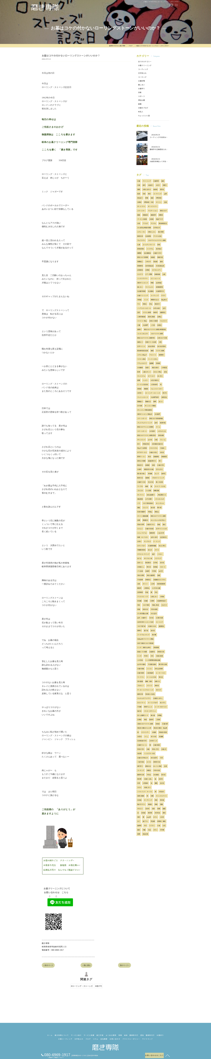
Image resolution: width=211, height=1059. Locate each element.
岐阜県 (155, 189)
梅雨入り (140, 342)
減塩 (165, 372)
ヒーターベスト (160, 673)
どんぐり (145, 507)
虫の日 (162, 783)
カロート (163, 567)
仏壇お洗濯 (159, 618)
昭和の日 (148, 766)
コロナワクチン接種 (157, 333)
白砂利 (161, 779)
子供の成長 (154, 609)
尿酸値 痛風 (161, 821)
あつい (161, 401)
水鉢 (138, 584)
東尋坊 (157, 685)
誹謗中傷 (162, 423)
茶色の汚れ (140, 749)
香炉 (153, 554)
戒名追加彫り (151, 495)
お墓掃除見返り (161, 601)
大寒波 (162, 596)
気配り (147, 367)
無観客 (146, 389)
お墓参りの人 (151, 524)
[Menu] (176, 4)
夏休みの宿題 (141, 461)
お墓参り (141, 88)
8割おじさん (152, 232)
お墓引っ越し (148, 779)
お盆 (149, 830)
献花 (144, 185)
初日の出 (145, 609)
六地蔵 (139, 707)
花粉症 (158, 724)
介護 (138, 325)
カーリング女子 (152, 702)
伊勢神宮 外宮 (148, 202)
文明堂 (147, 270)
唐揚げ (139, 329)
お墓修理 (141, 81)
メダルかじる (162, 431)
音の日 (162, 562)
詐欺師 (158, 363)
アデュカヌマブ (142, 363)
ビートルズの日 (151, 677)
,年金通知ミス (161, 495)
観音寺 (139, 588)
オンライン (140, 495)
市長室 (139, 300)
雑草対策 (140, 694)
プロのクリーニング (158, 478)
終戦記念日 (146, 444)
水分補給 (156, 775)
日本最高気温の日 (157, 444)
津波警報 (156, 647)
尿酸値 (161, 215)
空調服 (151, 363)
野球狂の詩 (160, 652)
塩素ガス (157, 681)
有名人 (140, 111)
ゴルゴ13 (140, 490)
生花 (164, 308)
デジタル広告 (157, 236)
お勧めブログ (143, 108)
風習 (152, 198)
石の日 (151, 618)
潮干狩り (140, 766)
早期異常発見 (141, 550)
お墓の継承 (140, 673)
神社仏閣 (141, 100)
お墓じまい (147, 787)
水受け (139, 541)
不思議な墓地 (152, 664)
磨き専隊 (161, 232)
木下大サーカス (142, 452)
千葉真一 (163, 448)
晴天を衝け (155, 367)
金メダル (163, 702)
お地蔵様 (140, 367)
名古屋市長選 (141, 291)
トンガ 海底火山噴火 (144, 647)
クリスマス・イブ (142, 596)
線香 (158, 524)
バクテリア (158, 558)
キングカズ (147, 541)
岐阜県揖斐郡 (161, 584)
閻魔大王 (148, 401)
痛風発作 (153, 215)
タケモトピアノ (156, 270)
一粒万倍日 (140, 762)
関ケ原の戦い (141, 473)
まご (138, 821)
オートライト (141, 206)
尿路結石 (145, 215)
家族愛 (139, 389)
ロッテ (157, 473)
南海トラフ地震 (142, 652)
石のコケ (158, 690)
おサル (155, 817)
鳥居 (158, 575)
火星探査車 (150, 673)
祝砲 (153, 465)
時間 (152, 283)
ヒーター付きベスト (161, 707)
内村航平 (157, 414)
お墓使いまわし (158, 698)
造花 (138, 312)
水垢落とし (140, 567)
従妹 (153, 808)
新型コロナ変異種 (142, 257)
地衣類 (139, 753)
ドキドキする (153, 448)
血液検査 (158, 283)
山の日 (150, 439)
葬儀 (146, 198)
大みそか (164, 605)
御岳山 (157, 512)
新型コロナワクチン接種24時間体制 (155, 329)
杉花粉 (154, 571)
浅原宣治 (164, 397)
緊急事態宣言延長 (142, 350)
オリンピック (141, 439)
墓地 (161, 261)
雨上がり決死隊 (142, 448)
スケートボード (142, 418)
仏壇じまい (154, 596)
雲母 (164, 813)
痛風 (138, 215)
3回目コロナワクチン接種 (145, 724)
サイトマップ (147, 1039)
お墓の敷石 (156, 745)
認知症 (143, 813)
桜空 (146, 592)
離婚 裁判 (148, 681)
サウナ (163, 295)
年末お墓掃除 (151, 575)
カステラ (140, 274)
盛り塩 (146, 630)
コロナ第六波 (141, 626)
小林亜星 (164, 367)
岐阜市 (155, 312)
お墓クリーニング (145, 65)
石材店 (139, 800)
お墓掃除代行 (160, 291)
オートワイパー (152, 206)
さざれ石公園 (156, 588)
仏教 (164, 274)
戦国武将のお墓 (148, 469)
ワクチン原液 (141, 359)
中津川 (146, 656)
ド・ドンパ (156, 541)
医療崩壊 (157, 274)
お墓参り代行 (157, 253)
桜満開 (161, 736)
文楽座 (139, 719)
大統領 (151, 219)
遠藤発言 (163, 312)
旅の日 (163, 775)
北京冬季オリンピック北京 (145, 622)
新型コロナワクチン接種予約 (146, 338)
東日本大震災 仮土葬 (160, 728)
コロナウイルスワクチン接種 (157, 240)
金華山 (159, 317)
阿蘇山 (150, 512)
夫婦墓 (159, 715)
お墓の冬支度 (149, 529)
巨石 (152, 656)
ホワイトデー (145, 732)
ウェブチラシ (141, 240)
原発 (158, 244)
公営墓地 (145, 783)
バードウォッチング (143, 635)
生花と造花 (154, 537)
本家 (138, 783)
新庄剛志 (148, 562)
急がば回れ (154, 758)
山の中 (161, 571)
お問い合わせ (147, 189)
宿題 (158, 808)
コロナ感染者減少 (148, 503)
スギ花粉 (140, 660)
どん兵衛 (148, 490)
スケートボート (142, 431)
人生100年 (160, 533)
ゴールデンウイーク (149, 244)
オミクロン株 (148, 558)
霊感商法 (161, 626)
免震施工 (140, 261)
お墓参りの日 (141, 482)
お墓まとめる (152, 626)
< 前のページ (48, 965)
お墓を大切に (153, 452)
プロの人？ (140, 685)
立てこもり (151, 376)
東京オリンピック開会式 (144, 414)
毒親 (152, 350)
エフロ (149, 762)
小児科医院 (154, 384)
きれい (155, 830)
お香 (158, 825)
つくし (146, 736)
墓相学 (151, 719)
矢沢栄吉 (157, 813)
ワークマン (140, 677)
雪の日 (161, 677)
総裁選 (147, 465)
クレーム (163, 439)
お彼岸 (139, 469)
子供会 (149, 775)
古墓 (148, 749)
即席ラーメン (141, 456)
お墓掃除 (156, 181)
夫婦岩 (139, 202)
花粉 (144, 194)
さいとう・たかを (160, 486)
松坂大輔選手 (141, 512)
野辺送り (140, 198)
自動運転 (156, 456)
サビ (138, 304)
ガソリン (158, 202)
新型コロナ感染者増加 (156, 418)
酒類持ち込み (155, 300)
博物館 (150, 473)
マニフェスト (149, 287)
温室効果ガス (152, 461)
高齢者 (147, 478)
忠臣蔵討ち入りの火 (159, 579)
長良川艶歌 (140, 796)
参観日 (149, 770)
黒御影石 (145, 520)
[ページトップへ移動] (167, 1055)
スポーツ (141, 96)
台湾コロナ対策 (162, 338)
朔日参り (157, 304)
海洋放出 (158, 249)
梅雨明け (161, 355)
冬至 (156, 592)
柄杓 (138, 817)
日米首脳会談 (149, 266)
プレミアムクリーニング (144, 423)
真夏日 (159, 325)
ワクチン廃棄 (160, 350)
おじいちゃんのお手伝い (158, 520)
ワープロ (140, 486)
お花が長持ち (155, 380)
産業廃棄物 (159, 287)
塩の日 (153, 630)
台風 (156, 439)
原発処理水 (140, 249)
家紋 (156, 800)
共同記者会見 (160, 266)
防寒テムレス (148, 707)
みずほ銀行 (148, 499)
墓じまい (141, 85)
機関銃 (139, 253)
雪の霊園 (140, 681)
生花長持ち (163, 537)
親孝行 (139, 630)
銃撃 (138, 380)
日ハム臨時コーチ (142, 715)
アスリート (152, 355)
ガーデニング (148, 800)
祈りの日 (153, 736)
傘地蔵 (139, 601)
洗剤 (165, 202)
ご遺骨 (158, 719)
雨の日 (149, 567)
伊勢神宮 (158, 198)
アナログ (145, 223)
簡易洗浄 (140, 236)
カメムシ (140, 529)
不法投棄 (140, 579)
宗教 (139, 92)
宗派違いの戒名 (150, 694)
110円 (153, 584)
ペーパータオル (152, 359)
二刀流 (153, 325)
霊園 (139, 104)
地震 (152, 796)
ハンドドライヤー (142, 278)
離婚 (156, 783)
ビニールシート (155, 278)
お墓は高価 (159, 656)
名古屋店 (150, 291)
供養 (144, 830)
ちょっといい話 (144, 115)
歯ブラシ (145, 821)
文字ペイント (141, 346)
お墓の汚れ (160, 465)
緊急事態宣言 (163, 223)
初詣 (138, 609)
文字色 (155, 562)
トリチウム (150, 249)
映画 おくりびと (142, 537)
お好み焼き (156, 308)
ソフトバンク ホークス (144, 791)
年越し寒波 (155, 605)
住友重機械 (147, 253)
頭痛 (161, 804)
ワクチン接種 (147, 312)
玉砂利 (147, 808)
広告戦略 (148, 236)
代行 (145, 825)
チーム (158, 427)
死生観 (153, 821)
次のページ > (124, 965)
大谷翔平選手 (155, 397)
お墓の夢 (165, 724)
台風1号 (163, 749)
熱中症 (162, 800)
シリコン (149, 668)
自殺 (138, 520)
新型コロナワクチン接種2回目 (146, 435)
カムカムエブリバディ (144, 698)
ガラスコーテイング (143, 554)
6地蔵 (146, 601)
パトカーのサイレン (150, 711)
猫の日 (139, 711)
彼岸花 (163, 473)
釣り (138, 444)
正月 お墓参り (142, 618)
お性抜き (161, 791)
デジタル (153, 223)
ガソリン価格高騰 (142, 516)
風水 (164, 524)
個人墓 (153, 715)
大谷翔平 (145, 325)
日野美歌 (140, 592)
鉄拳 (138, 372)
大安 (161, 758)
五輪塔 (147, 571)
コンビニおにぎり (142, 333)
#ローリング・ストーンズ (82, 986)
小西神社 (146, 588)
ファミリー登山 (142, 321)
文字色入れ (142, 73)
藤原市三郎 (140, 775)
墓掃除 (139, 825)
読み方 (150, 550)
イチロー (160, 554)
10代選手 (152, 431)
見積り (165, 185)
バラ (138, 503)
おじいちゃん (160, 503)
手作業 (162, 830)
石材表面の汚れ (142, 741)
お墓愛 (154, 732)
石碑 (165, 766)
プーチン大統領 (142, 219)
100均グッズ (153, 741)
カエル (139, 787)
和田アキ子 (159, 219)
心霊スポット (147, 372)
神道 (145, 719)
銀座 (138, 507)
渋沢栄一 (140, 393)
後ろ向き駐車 (161, 346)
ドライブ (149, 685)
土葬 (165, 194)
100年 (162, 817)
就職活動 (156, 490)
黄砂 (149, 194)
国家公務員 (151, 317)
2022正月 (154, 613)
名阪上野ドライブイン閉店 (145, 639)
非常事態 (140, 270)
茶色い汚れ (155, 749)
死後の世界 (140, 524)
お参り (158, 185)
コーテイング (157, 194)
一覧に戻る (86, 965)
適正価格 (140, 499)
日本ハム (140, 562)
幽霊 (164, 808)
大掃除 (152, 601)
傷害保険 (152, 533)
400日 (162, 452)
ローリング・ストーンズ (152, 393)
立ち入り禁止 (157, 372)
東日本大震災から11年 (144, 728)
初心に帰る (162, 546)
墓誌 (162, 181)
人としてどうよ (142, 533)
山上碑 (149, 817)
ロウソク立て (141, 546)
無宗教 (150, 813)
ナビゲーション (152, 211)
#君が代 (98, 986)
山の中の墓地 (141, 664)
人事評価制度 (141, 317)
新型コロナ (163, 211)
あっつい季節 (157, 766)
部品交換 (145, 834)
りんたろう (163, 321)
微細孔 (150, 804)
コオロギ (148, 261)
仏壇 (138, 244)
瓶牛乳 (162, 189)
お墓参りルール (142, 745)
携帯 (154, 401)
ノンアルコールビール (144, 308)
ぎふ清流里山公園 (142, 613)
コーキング (142, 77)
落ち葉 (153, 507)
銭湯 (138, 194)
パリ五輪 (140, 571)
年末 (138, 605)
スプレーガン (141, 232)
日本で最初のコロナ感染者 (145, 643)
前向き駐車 (151, 346)
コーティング (143, 69)
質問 (138, 189)
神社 (150, 304)
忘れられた (159, 469)
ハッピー (145, 380)
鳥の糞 (154, 635)
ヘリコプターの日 (149, 753)
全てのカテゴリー (145, 61)
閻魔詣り (140, 401)
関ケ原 (159, 507)
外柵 (138, 185)
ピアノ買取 (148, 274)
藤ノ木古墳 (159, 482)
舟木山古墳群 (159, 668)
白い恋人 (160, 376)
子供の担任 (156, 770)
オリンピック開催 (150, 406)
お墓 (138, 181)
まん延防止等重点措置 (144, 227)
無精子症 (160, 257)
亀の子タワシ (141, 804)
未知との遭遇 (153, 321)
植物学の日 (156, 762)
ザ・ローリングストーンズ (145, 690)
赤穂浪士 (148, 579)
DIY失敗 (139, 406)
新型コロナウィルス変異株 (145, 427)
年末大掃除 (140, 575)
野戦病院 (164, 456)
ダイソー (145, 584)
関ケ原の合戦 (163, 664)
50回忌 (139, 736)
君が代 (165, 393)
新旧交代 (140, 465)
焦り (160, 461)
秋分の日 (150, 482)
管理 (138, 834)
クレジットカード (142, 397)
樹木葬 (139, 779)
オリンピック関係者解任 (144, 410)
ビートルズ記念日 (142, 384)
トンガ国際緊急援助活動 (152, 660)
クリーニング (147, 181)
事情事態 (140, 266)
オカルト (140, 808)
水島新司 (152, 652)
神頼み (145, 304)
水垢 (138, 223)
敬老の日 (140, 478)
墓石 (138, 830)
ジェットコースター (157, 389)
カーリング (159, 622)
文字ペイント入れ (161, 529)
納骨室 (155, 567)
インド (146, 300)
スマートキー (141, 211)
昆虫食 (155, 261)
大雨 (160, 342)
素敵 (156, 804)
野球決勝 (161, 435)
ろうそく (152, 825)
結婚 (146, 486)
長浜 (149, 456)
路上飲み (164, 300)
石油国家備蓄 (152, 546)
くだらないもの (159, 499)
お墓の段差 (140, 668)
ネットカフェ (141, 376)
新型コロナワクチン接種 (158, 516)
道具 (156, 423)
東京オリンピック (142, 283)
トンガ (139, 656)
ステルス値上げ (142, 355)
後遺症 (153, 257)
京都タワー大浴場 (150, 342)
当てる (139, 558)
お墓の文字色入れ (142, 758)
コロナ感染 (146, 605)
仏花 (164, 825)
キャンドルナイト (161, 796)
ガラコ (157, 550)
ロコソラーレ (141, 702)
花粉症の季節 (163, 732)
